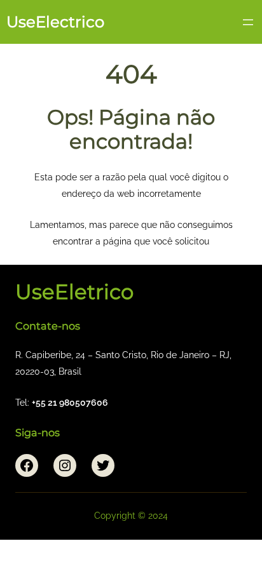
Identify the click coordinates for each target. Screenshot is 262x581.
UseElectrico (55, 21)
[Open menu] (248, 22)
